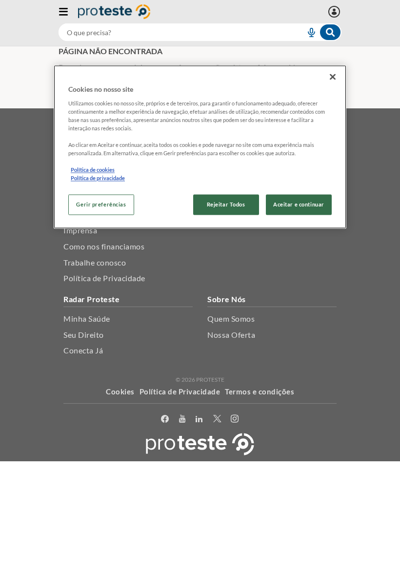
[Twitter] (217, 419)
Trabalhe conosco (94, 262)
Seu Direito (83, 334)
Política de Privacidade (104, 278)
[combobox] (200, 32)
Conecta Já (83, 350)
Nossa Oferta (231, 334)
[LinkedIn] (199, 419)
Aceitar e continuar (298, 205)
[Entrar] (335, 11)
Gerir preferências (101, 205)
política (233, 488)
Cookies (120, 391)
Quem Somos (231, 318)
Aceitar (200, 503)
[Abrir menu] (68, 11)
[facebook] (165, 419)
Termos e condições (259, 391)
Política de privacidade (98, 178)
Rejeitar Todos (226, 205)
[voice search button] (307, 32)
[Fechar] (332, 76)
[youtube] (182, 419)
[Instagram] (235, 419)
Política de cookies (93, 170)
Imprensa (80, 230)
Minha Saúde (86, 318)
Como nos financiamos (103, 246)
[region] (200, 146)
